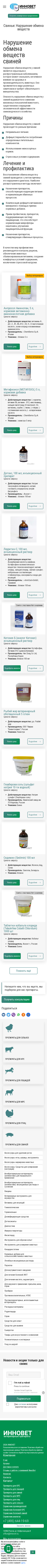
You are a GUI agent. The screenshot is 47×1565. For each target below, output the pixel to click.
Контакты (7, 1477)
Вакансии (7, 1474)
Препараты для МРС (11, 1496)
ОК (33, 1552)
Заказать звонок (23, 1526)
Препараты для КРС (11, 1485)
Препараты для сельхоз (13, 1503)
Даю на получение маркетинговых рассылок (25, 1405)
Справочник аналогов (11, 1516)
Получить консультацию (17, 999)
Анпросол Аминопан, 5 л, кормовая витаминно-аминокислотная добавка (19, 311)
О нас (5, 1460)
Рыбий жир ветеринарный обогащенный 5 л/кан (19, 713)
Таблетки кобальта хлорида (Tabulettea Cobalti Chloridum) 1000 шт (20, 928)
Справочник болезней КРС (14, 1510)
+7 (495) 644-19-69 (16, 1521)
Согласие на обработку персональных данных (26, 1453)
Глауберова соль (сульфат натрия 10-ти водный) (19, 786)
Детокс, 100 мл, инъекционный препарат (23, 475)
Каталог (6, 1463)
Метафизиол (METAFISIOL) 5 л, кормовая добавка (22, 391)
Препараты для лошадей (13, 1489)
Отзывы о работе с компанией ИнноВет (19, 1470)
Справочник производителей (14, 1506)
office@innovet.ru (11, 1533)
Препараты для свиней (12, 1492)
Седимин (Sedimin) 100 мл (19, 857)
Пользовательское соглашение (15, 1447)
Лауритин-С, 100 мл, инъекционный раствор (18, 550)
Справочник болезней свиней (15, 1513)
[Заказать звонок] (8, 1548)
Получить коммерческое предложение (24, 16)
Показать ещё (23, 970)
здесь (23, 1563)
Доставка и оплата (11, 1467)
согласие (22, 1404)
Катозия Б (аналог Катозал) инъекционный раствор (20, 639)
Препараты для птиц (11, 1499)
